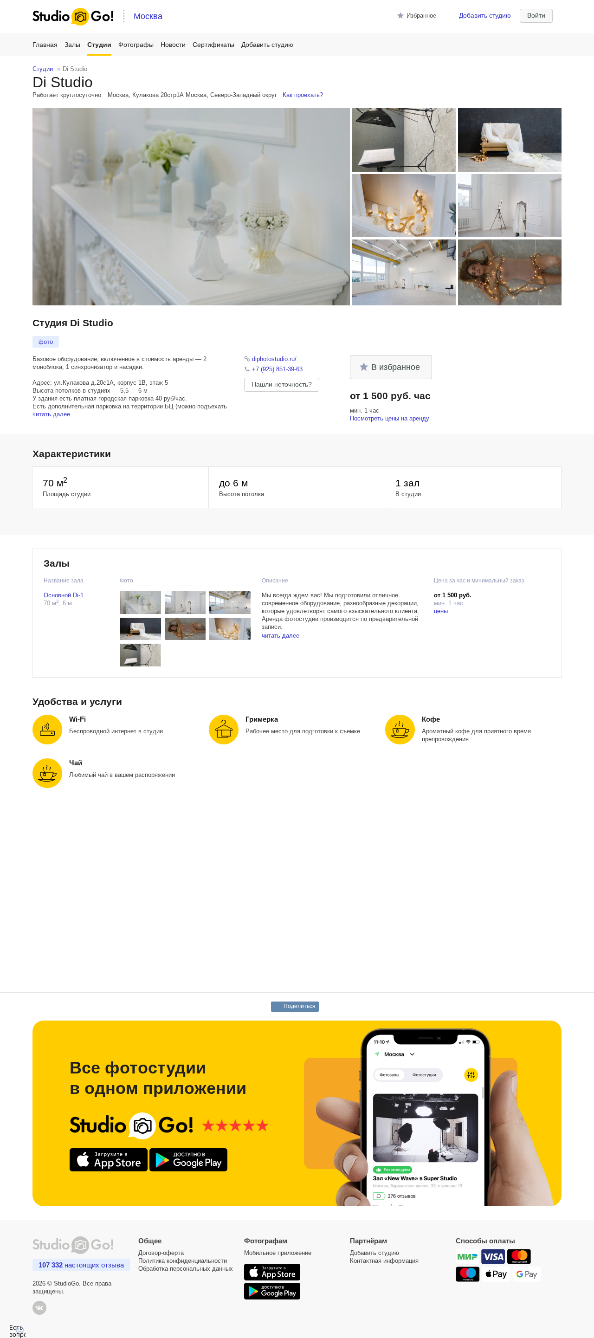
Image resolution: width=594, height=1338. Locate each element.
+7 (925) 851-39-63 (277, 369)
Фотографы (136, 44)
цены (441, 611)
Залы (72, 44)
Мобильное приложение (277, 1252)
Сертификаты (213, 44)
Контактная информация (384, 1260)
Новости (173, 44)
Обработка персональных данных (185, 1268)
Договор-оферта (161, 1252)
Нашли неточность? (282, 384)
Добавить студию (485, 15)
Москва (148, 16)
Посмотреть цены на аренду (389, 418)
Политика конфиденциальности (182, 1260)
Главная (45, 44)
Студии (99, 44)
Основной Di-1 (64, 595)
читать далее (51, 414)
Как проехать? (303, 94)
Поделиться (300, 1006)
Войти (536, 15)
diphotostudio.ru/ (274, 359)
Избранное (421, 15)
